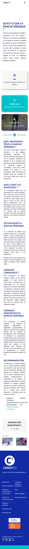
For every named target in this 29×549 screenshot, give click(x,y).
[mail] (13, 540)
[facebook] (3, 540)
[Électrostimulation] (21, 438)
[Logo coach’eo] (7, 3)
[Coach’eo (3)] (9, 456)
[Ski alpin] (7, 438)
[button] (3, 442)
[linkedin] (10, 540)
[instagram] (6, 540)
